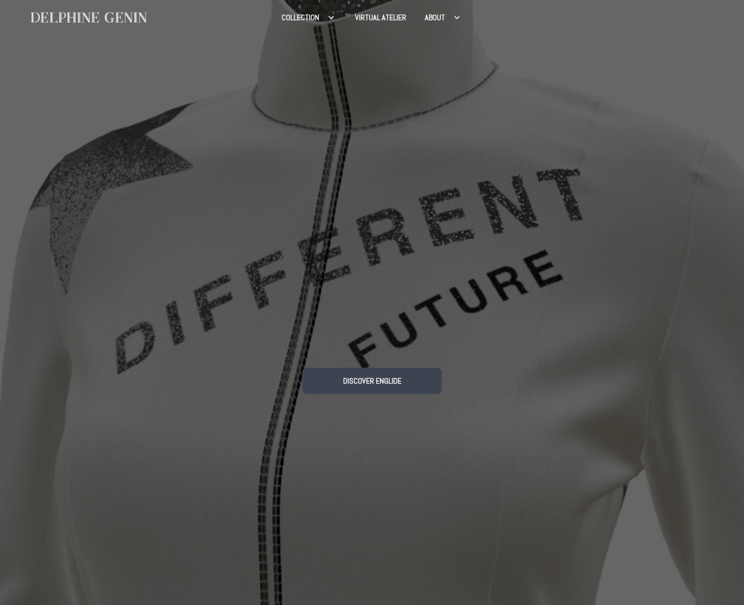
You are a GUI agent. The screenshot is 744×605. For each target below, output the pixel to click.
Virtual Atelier (380, 17)
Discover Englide (372, 381)
